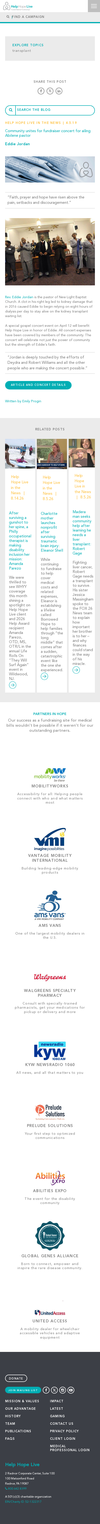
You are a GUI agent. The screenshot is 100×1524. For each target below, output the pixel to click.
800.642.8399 (17, 1488)
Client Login (62, 1438)
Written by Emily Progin (23, 401)
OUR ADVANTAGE (20, 1408)
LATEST (56, 1408)
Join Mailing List (23, 1390)
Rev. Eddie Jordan (19, 297)
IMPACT (57, 1401)
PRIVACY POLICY (64, 1431)
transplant (21, 51)
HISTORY (13, 1416)
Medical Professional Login (70, 1448)
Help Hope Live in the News (33, 123)
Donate (16, 1379)
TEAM (10, 1423)
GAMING (57, 1416)
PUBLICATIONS (18, 1431)
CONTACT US (62, 1423)
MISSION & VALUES (22, 1401)
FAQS (10, 1438)
